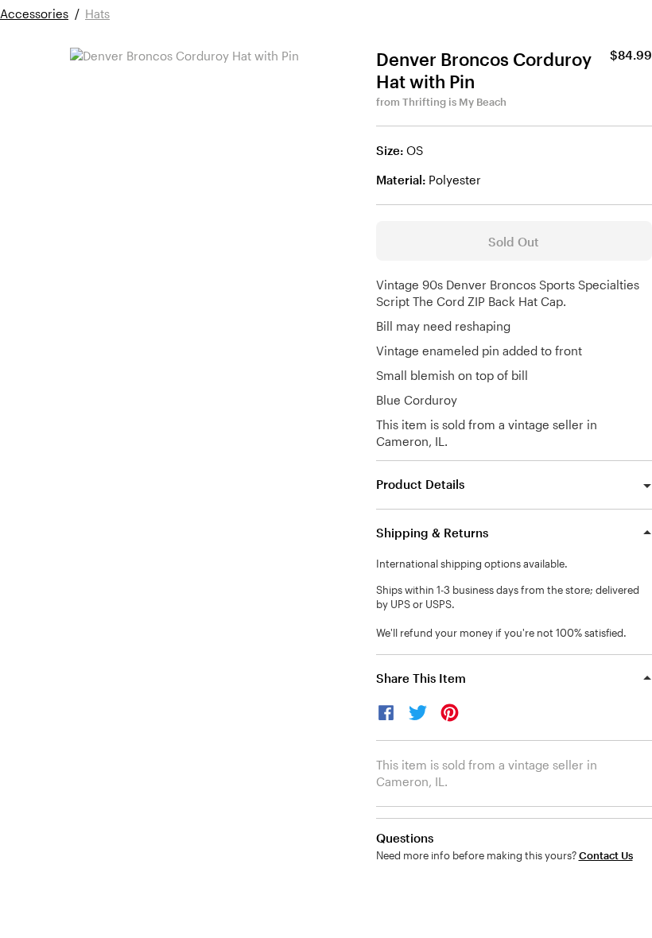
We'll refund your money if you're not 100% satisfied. (501, 632)
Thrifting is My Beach (454, 101)
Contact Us (606, 856)
